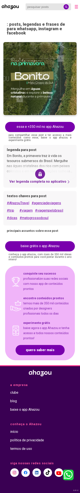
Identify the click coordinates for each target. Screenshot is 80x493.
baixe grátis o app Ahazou (40, 246)
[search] (66, 6)
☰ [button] (76, 6)
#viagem (26, 210)
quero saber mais (40, 350)
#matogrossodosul (34, 218)
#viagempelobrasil (49, 210)
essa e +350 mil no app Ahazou (40, 127)
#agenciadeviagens (46, 203)
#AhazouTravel (18, 203)
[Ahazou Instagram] (14, 472)
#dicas (12, 218)
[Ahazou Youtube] (59, 472)
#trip (10, 210)
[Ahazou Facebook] (25, 472)
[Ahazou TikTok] (48, 472)
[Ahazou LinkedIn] (36, 472)
